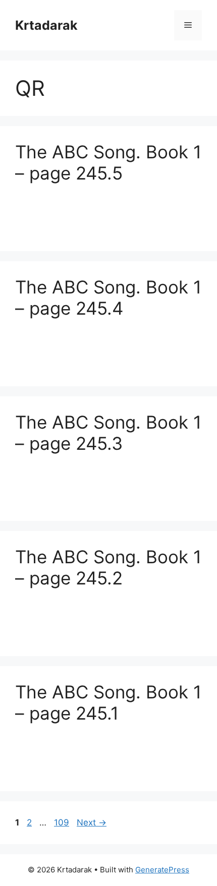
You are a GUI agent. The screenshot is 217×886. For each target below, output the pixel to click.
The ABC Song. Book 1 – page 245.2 (108, 567)
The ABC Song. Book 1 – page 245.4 (108, 297)
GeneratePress (162, 869)
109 (62, 822)
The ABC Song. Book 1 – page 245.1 (108, 702)
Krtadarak (46, 25)
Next (91, 822)
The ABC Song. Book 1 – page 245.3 (108, 432)
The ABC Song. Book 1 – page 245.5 (108, 162)
